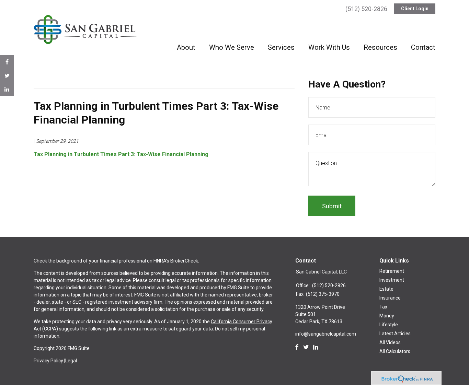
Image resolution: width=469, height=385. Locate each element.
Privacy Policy (48, 360)
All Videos (390, 342)
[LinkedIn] (315, 347)
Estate (386, 289)
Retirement (391, 271)
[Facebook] (297, 347)
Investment (391, 280)
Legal (71, 360)
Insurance (390, 298)
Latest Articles (395, 333)
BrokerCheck (184, 261)
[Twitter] (306, 347)
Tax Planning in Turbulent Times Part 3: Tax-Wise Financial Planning (121, 154)
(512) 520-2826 (366, 8)
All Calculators (394, 351)
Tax (383, 307)
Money (386, 315)
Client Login (414, 8)
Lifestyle (388, 324)
